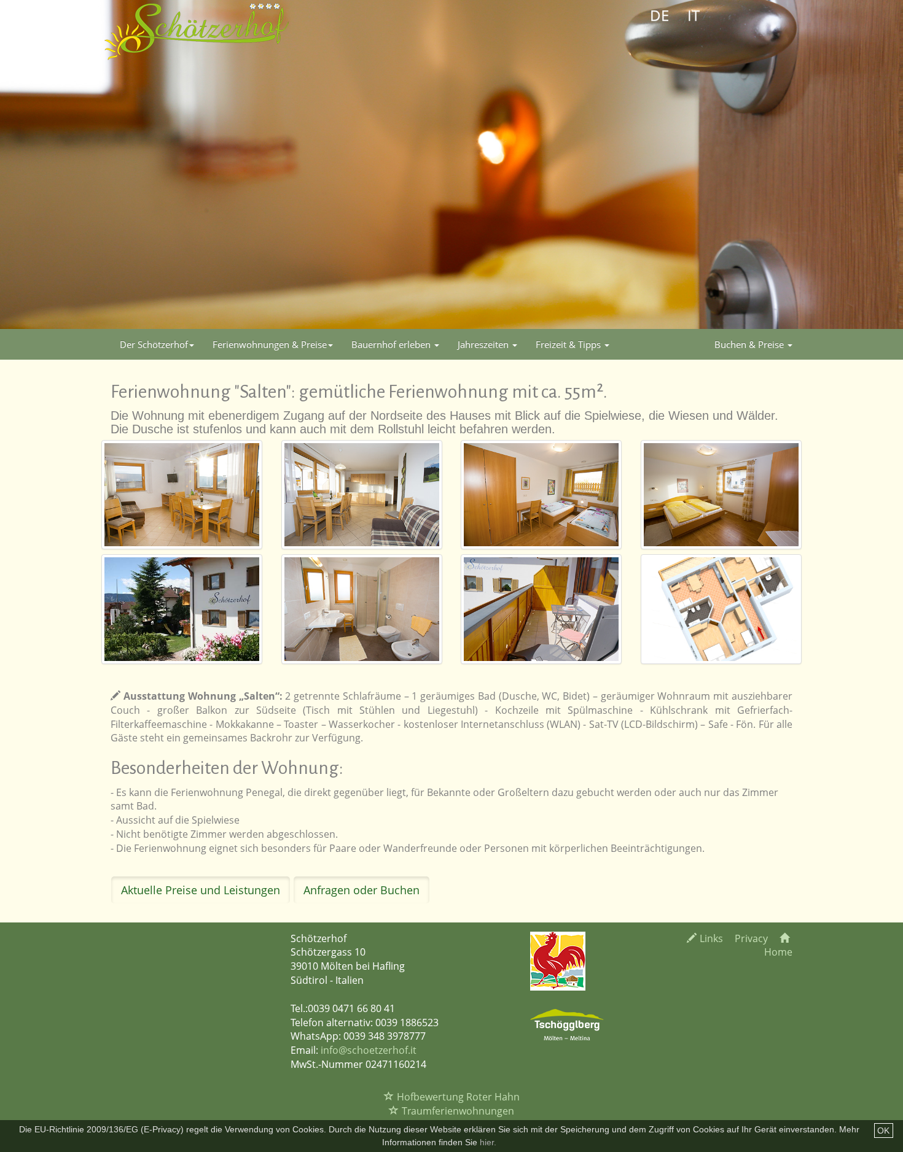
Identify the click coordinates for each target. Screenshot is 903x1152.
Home (778, 952)
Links (711, 938)
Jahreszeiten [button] (484, 344)
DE (659, 15)
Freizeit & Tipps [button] (569, 344)
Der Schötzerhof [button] (154, 344)
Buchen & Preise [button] (750, 344)
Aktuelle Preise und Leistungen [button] (200, 890)
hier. (488, 1142)
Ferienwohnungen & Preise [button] (270, 344)
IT (693, 15)
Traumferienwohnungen (458, 1111)
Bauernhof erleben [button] (392, 344)
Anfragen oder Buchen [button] (361, 890)
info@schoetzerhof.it (368, 1050)
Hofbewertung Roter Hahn (458, 1097)
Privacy (751, 938)
